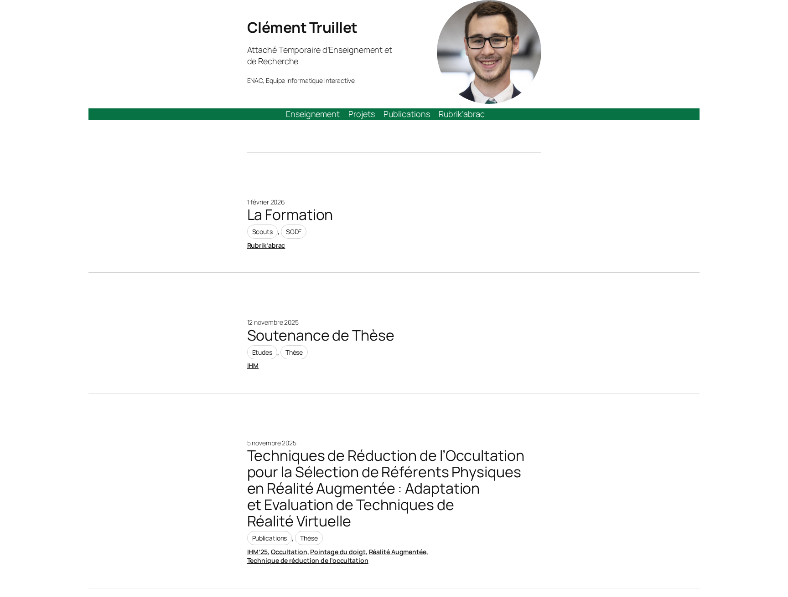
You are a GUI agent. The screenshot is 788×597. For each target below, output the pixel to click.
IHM (253, 365)
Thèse (294, 352)
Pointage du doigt (337, 551)
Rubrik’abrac (266, 245)
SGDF (294, 231)
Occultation (289, 551)
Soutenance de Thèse (320, 335)
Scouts (262, 231)
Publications (269, 538)
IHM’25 (257, 551)
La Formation (290, 214)
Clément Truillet (302, 27)
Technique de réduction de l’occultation (307, 560)
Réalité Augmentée (397, 551)
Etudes (262, 352)
